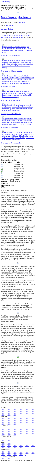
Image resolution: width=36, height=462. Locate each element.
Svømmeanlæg (5, 2)
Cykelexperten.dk (17, 35)
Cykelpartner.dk (6, 35)
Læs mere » (4, 29)
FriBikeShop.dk (18, 37)
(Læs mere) (21, 22)
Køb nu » (11, 29)
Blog (13, 460)
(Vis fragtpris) (10, 25)
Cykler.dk (27, 35)
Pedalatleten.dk (5, 37)
